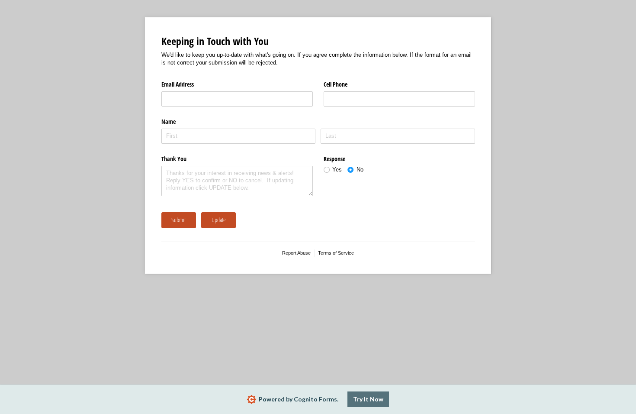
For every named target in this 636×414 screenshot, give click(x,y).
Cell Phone (335, 84)
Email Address (177, 84)
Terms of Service (336, 253)
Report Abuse (296, 253)
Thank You (173, 159)
